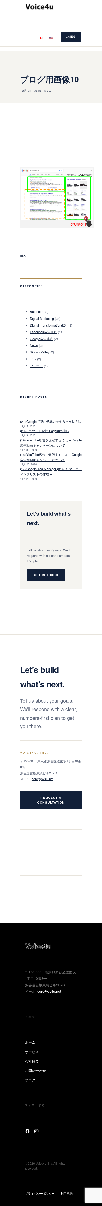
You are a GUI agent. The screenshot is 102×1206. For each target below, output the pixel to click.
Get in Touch (46, 575)
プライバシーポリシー (40, 1193)
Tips (33, 359)
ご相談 (70, 36)
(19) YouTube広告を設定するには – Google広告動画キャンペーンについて (51, 442)
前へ (23, 255)
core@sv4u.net (42, 779)
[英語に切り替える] (51, 36)
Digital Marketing (42, 318)
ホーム (30, 1042)
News (34, 345)
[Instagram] (36, 1131)
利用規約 (67, 1193)
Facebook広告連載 (43, 332)
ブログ (30, 1079)
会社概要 (32, 1061)
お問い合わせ (35, 1070)
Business (36, 311)
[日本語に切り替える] (40, 36)
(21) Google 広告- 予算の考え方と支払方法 (50, 421)
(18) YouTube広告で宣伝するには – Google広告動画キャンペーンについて (51, 457)
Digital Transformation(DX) (48, 325)
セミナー (36, 365)
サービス (32, 1051)
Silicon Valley (39, 352)
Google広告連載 (41, 338)
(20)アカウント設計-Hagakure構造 (44, 430)
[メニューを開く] (28, 37)
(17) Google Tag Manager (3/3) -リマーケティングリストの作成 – (51, 471)
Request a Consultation (51, 800)
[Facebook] (27, 1131)
